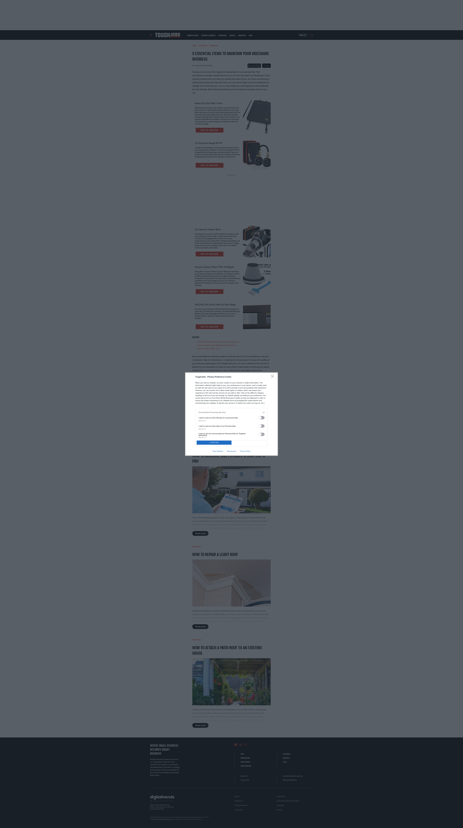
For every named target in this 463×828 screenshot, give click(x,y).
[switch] (261, 417)
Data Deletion (218, 451)
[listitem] (231, 412)
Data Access (231, 451)
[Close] (273, 377)
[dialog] (231, 414)
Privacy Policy (245, 451)
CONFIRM (214, 442)
